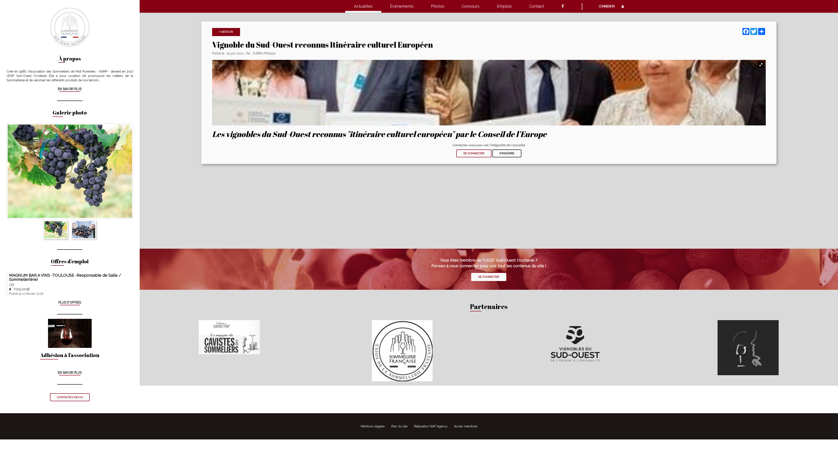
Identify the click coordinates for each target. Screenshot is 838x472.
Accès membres (465, 426)
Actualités (363, 6)
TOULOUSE (20, 289)
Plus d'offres (69, 302)
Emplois (504, 6)
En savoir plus (70, 89)
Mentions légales (373, 426)
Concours (470, 6)
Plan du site (399, 426)
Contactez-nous (70, 397)
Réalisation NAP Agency (431, 426)
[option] (70, 171)
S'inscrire (506, 153)
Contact (536, 6)
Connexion (608, 6)
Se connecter (473, 153)
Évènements (402, 6)
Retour (226, 31)
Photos (437, 6)
